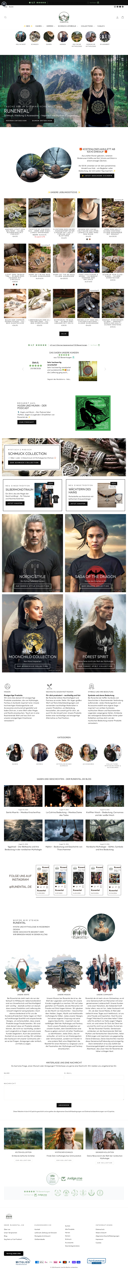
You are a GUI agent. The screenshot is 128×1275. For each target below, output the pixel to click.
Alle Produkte (69, 1229)
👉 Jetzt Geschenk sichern (97, 176)
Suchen (67, 1226)
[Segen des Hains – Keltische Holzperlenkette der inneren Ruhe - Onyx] (87, 239)
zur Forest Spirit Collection (95, 666)
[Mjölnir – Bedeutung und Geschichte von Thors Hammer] (64, 830)
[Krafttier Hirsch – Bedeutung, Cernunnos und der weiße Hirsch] (105, 796)
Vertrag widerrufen (13, 1253)
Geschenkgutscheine (72, 1246)
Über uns (7, 1229)
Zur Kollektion (23, 1160)
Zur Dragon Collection (95, 586)
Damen (67, 1236)
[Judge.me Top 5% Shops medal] (91, 1193)
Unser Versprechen (10, 1233)
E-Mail (68, 1073)
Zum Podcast (27, 422)
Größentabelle (40, 1239)
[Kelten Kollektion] (23, 1138)
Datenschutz (100, 1229)
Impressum (99, 1239)
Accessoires (69, 1243)
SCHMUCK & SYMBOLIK (67, 26)
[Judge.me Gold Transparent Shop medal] (75, 1193)
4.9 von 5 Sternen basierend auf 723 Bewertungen (68, 345)
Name (7, 1073)
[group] (42, 880)
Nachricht (10, 1083)
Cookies (98, 1243)
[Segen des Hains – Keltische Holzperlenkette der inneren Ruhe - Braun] (90, 239)
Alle (64, 334)
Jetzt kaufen (15, 503)
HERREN (50, 26)
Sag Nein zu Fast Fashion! (13, 1239)
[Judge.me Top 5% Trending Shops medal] (100, 1193)
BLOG (11, 7)
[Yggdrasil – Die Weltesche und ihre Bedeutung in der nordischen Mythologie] (23, 830)
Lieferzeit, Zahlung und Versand (46, 1233)
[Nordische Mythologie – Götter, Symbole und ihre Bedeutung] (105, 830)
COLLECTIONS (87, 26)
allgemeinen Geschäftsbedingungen (68, 1111)
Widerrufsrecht (101, 1233)
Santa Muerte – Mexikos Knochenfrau (23, 812)
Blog (5, 1236)
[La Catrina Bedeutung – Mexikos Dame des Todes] (64, 796)
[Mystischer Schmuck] (64, 1138)
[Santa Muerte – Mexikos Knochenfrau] (23, 796)
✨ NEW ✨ (28, 26)
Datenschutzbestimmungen (94, 1111)
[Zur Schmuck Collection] (64, 457)
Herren (67, 1233)
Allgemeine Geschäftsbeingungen (107, 1236)
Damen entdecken (42, 121)
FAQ (5, 7)
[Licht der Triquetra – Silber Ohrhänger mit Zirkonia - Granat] (14, 285)
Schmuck (68, 1239)
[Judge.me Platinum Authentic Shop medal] (58, 1193)
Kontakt (37, 1229)
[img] (64, 355)
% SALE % (101, 26)
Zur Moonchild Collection (32, 666)
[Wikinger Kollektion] (105, 1138)
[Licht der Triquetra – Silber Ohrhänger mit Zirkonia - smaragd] (16, 285)
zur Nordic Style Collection (32, 586)
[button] (23, 369)
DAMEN (39, 26)
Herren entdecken (16, 121)
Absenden (64, 1105)
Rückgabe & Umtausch (42, 1236)
